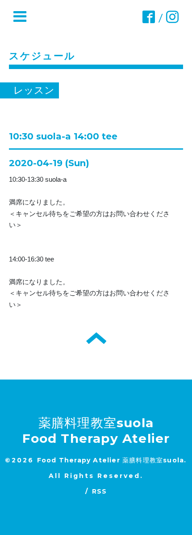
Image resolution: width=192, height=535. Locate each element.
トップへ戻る (96, 338)
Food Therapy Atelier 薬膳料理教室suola (110, 460)
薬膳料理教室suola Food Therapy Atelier (96, 430)
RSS (99, 491)
